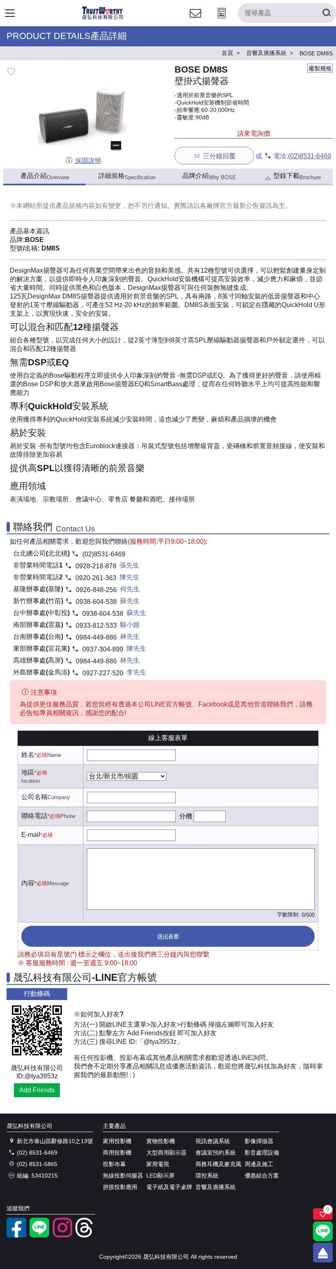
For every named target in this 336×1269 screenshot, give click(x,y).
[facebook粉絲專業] (16, 1235)
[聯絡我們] (195, 20)
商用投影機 (117, 1152)
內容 (27, 882)
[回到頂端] (323, 1252)
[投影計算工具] (222, 20)
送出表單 (168, 937)
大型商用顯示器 (166, 1152)
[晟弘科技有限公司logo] (102, 18)
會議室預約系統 (215, 1152)
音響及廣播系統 (215, 1187)
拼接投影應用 (120, 1187)
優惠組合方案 (262, 1175)
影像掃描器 (259, 1141)
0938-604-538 (96, 601)
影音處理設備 (262, 1152)
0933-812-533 (96, 625)
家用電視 (157, 1164)
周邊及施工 (259, 1164)
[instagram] (62, 1235)
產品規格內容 (75, 205)
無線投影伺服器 (123, 1175)
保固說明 (88, 160)
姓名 (27, 754)
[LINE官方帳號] (39, 1235)
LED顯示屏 (160, 1175)
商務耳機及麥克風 (218, 1164)
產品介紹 (44, 176)
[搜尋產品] (326, 13)
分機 (185, 816)
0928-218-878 (95, 566)
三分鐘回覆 (219, 156)
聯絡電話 (34, 815)
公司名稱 (34, 796)
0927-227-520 (102, 673)
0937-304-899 (102, 649)
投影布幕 (114, 1164)
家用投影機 (117, 1141)
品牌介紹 (209, 176)
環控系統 (206, 1175)
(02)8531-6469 (309, 156)
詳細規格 (126, 176)
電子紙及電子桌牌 (169, 1187)
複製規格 (320, 68)
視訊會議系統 (212, 1141)
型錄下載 (297, 176)
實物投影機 (160, 1141)
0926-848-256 (96, 589)
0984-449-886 (96, 637)
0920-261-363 (95, 577)
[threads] (85, 1235)
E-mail (30, 834)
